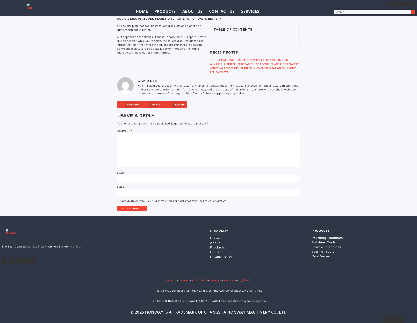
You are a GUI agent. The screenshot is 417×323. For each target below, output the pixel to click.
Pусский (230, 280)
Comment (124, 130)
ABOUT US (192, 11)
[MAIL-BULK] (401, 4)
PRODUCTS (165, 11)
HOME (142, 11)
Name (121, 173)
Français (215, 280)
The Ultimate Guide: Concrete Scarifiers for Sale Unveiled (249, 60)
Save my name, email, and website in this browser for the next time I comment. (173, 201)
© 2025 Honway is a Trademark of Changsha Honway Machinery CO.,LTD (208, 312)
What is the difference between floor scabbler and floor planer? (254, 64)
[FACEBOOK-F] (4, 261)
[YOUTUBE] (18, 261)
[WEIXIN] (395, 4)
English (171, 280)
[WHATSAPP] (389, 4)
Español (184, 280)
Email (122, 187)
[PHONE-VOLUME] (407, 4)
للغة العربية (244, 280)
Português (199, 280)
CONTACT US (222, 11)
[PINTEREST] (32, 261)
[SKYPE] (412, 4)
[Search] (413, 12)
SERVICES (250, 11)
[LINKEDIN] (25, 261)
